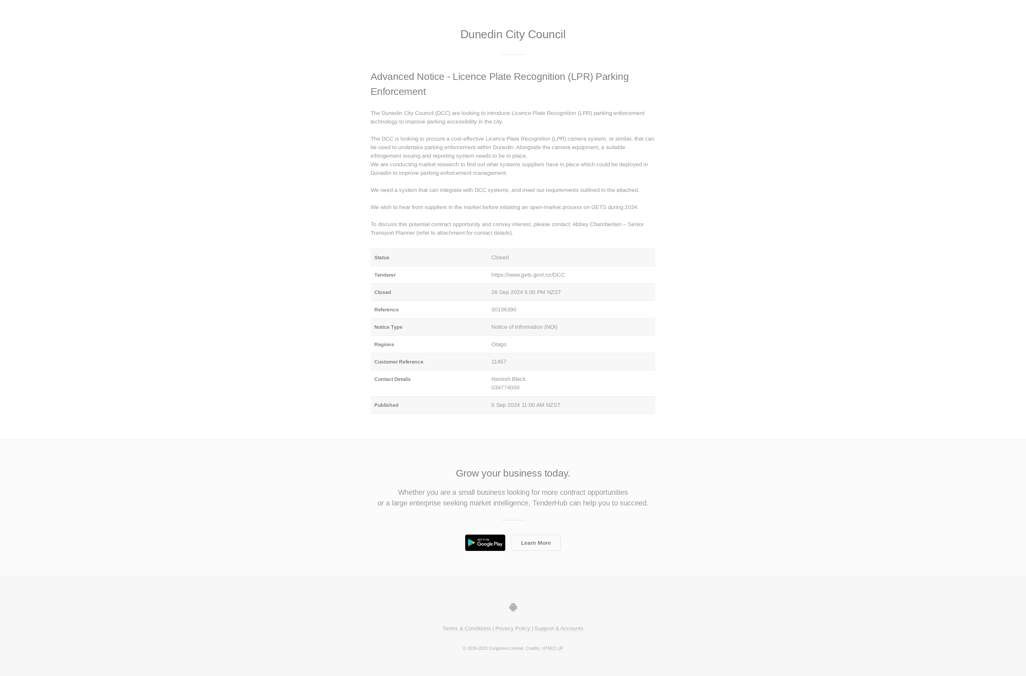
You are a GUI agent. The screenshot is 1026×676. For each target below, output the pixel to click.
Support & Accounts (558, 628)
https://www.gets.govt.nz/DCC (528, 275)
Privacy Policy (512, 628)
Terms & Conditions (466, 628)
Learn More (536, 543)
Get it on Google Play (485, 543)
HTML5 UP (552, 648)
